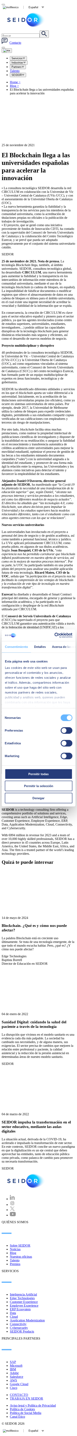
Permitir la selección (38, 786)
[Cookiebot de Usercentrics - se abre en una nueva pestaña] (54, 635)
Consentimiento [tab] (16, 646)
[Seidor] (26, 1181)
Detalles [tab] (40, 646)
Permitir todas (38, 774)
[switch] (66, 730)
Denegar (38, 798)
